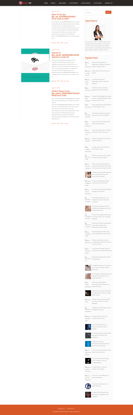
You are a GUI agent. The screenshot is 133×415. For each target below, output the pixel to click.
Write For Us (70, 408)
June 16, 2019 (56, 11)
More (54, 42)
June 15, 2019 (55, 49)
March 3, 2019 (56, 88)
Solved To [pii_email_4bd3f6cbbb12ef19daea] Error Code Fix (65, 54)
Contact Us (61, 408)
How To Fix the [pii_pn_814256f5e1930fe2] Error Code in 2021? (63, 16)
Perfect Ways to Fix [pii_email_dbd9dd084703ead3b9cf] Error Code (66, 93)
